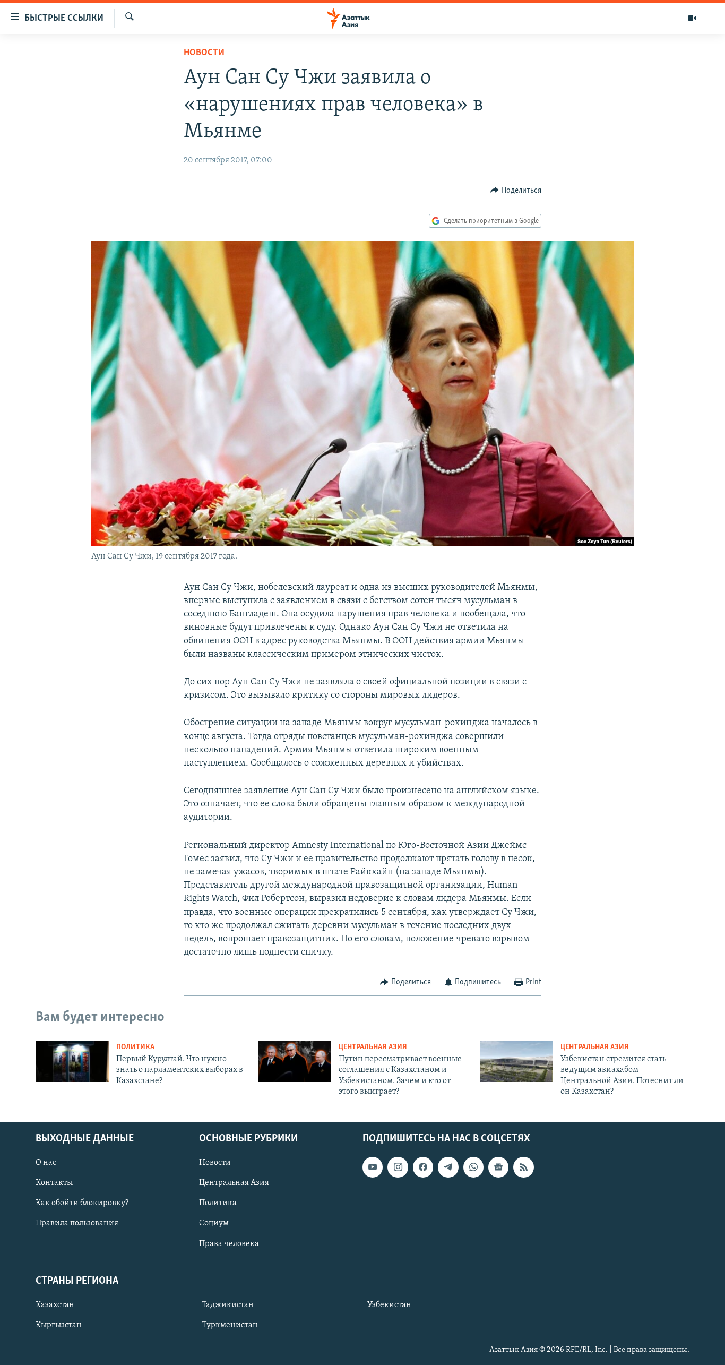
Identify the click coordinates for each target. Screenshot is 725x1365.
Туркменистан (230, 1324)
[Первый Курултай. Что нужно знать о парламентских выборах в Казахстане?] (72, 1061)
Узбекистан (389, 1304)
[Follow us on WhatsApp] (473, 1167)
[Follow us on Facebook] (423, 1167)
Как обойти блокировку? (82, 1203)
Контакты (54, 1183)
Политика (135, 1047)
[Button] (515, 191)
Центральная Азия (373, 1047)
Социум (214, 1223)
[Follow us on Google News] (498, 1167)
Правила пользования (77, 1223)
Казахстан (55, 1304)
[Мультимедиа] (692, 18)
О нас (46, 1162)
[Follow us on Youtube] (372, 1167)
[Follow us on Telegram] (448, 1167)
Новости (204, 53)
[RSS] (523, 1167)
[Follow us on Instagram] (397, 1167)
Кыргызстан (59, 1324)
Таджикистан (228, 1304)
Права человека (229, 1243)
